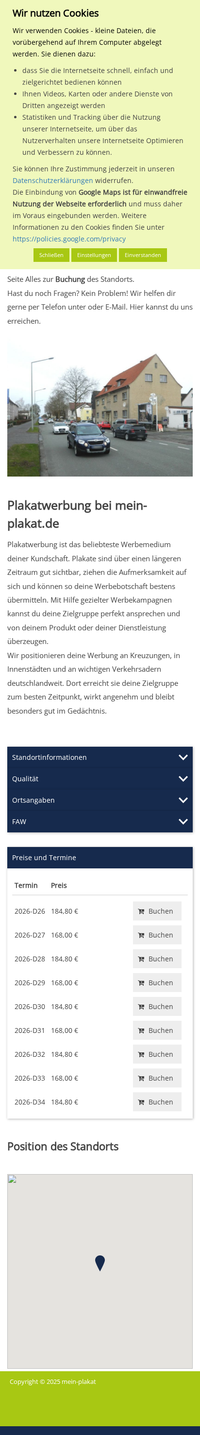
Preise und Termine (44, 857)
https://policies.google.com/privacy (69, 238)
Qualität (25, 778)
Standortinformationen (49, 757)
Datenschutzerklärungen (53, 180)
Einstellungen (94, 254)
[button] (100, 1263)
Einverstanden (143, 254)
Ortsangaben (33, 800)
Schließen (51, 254)
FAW (19, 821)
